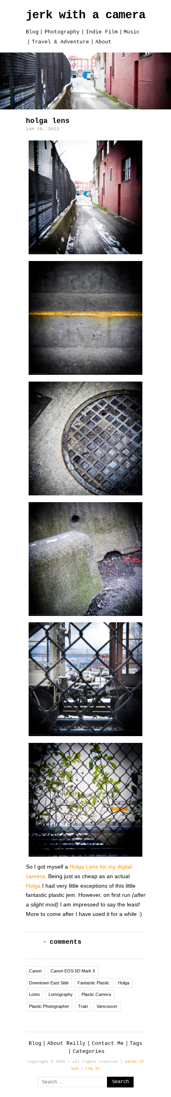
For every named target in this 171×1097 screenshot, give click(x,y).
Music (132, 32)
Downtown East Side (49, 982)
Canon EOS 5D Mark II (73, 970)
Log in (93, 1068)
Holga (33, 886)
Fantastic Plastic (93, 982)
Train (83, 1006)
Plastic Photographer (49, 1006)
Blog (32, 32)
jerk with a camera (86, 15)
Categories (89, 1051)
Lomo (34, 994)
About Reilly (66, 1043)
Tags (136, 1043)
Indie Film (102, 32)
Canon (35, 970)
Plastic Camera (96, 994)
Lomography (61, 994)
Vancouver (107, 1006)
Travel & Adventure (60, 42)
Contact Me (108, 1043)
